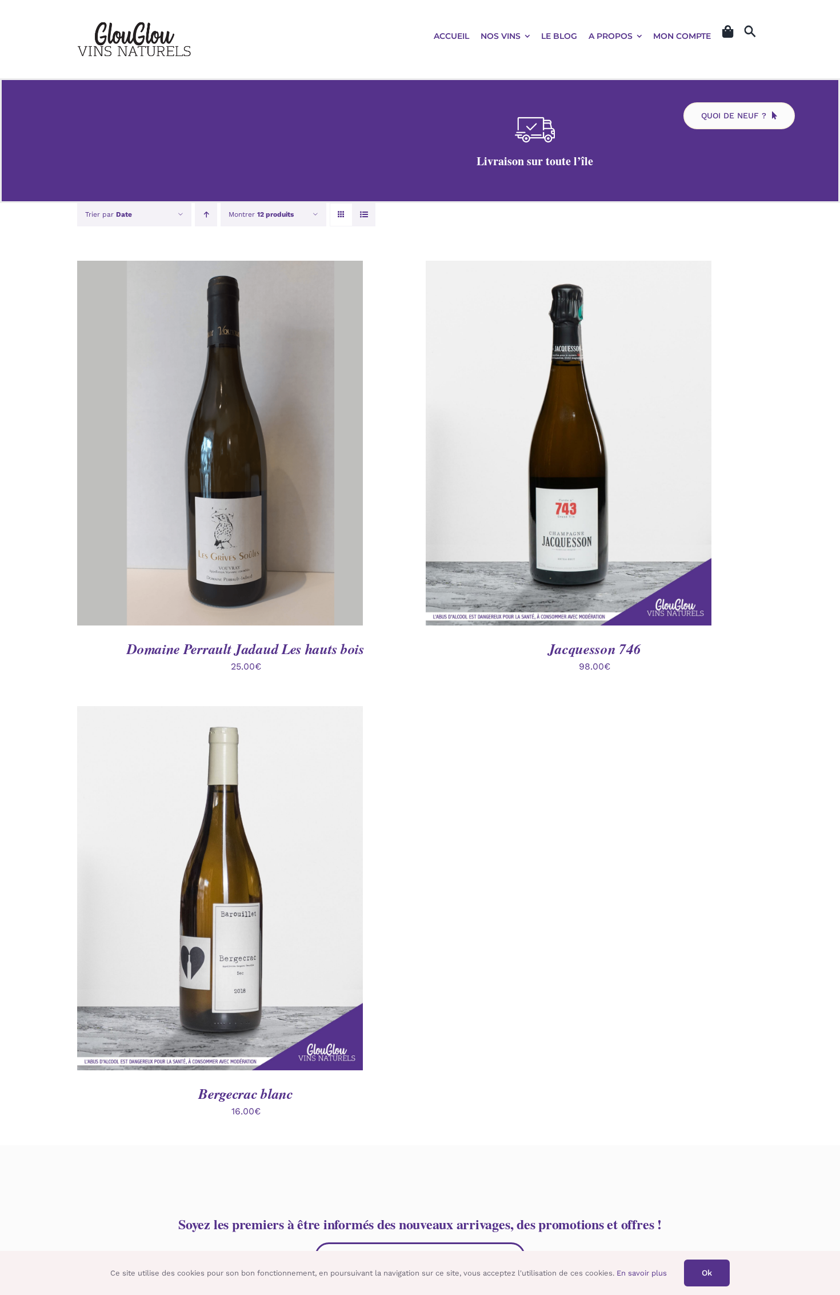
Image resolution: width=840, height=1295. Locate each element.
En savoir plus (642, 1273)
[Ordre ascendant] (206, 214)
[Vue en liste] (364, 215)
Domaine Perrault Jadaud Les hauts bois (246, 649)
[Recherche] (750, 32)
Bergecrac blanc (245, 1093)
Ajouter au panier (193, 445)
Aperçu (273, 445)
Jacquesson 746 (594, 649)
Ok (707, 1272)
